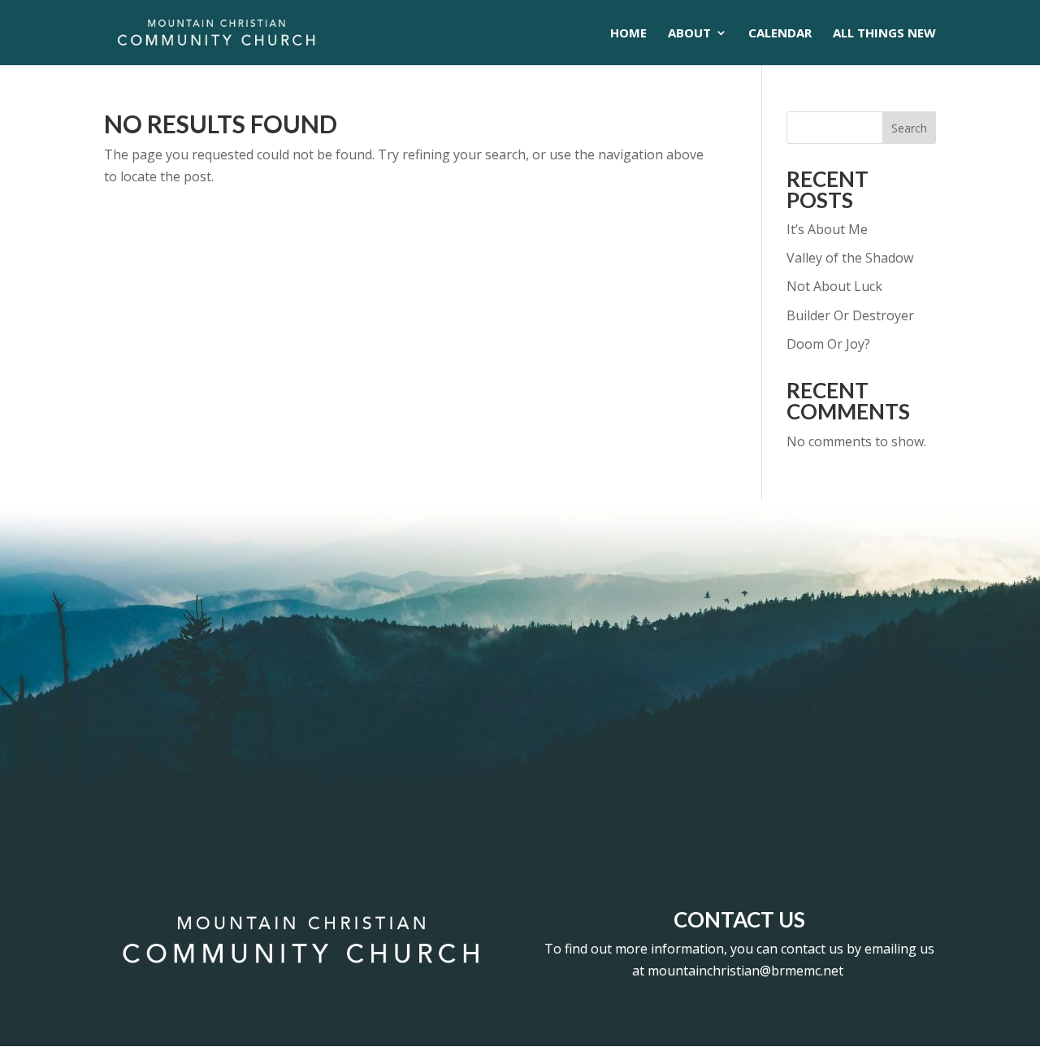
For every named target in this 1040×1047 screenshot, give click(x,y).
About (689, 34)
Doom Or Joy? (828, 344)
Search (909, 128)
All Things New (884, 34)
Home (628, 34)
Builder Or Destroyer (850, 315)
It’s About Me (827, 229)
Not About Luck (834, 286)
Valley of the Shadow (849, 258)
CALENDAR (780, 34)
